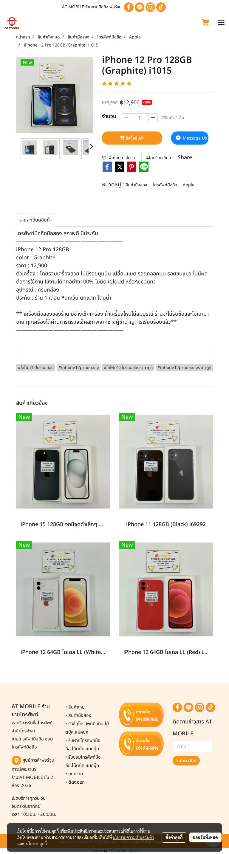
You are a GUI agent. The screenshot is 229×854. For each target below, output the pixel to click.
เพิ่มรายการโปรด (120, 158)
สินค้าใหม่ (76, 707)
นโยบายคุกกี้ (36, 843)
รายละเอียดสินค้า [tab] (35, 220)
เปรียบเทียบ (161, 158)
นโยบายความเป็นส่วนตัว (133, 837)
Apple (188, 185)
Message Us (194, 138)
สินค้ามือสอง (137, 185)
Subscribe (186, 760)
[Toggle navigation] (221, 22)
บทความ (75, 774)
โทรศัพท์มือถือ (165, 185)
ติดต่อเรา (76, 782)
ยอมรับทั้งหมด (205, 837)
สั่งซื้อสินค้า (134, 138)
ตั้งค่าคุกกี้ (173, 837)
